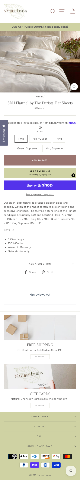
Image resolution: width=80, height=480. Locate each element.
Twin (21, 138)
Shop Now (40, 357)
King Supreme (54, 148)
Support (40, 426)
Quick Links (40, 416)
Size (40, 131)
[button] (40, 173)
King (59, 138)
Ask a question (40, 264)
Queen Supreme (27, 148)
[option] (40, 27)
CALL (40, 436)
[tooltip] (73, 175)
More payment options (40, 194)
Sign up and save (40, 446)
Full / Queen (40, 138)
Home (39, 96)
